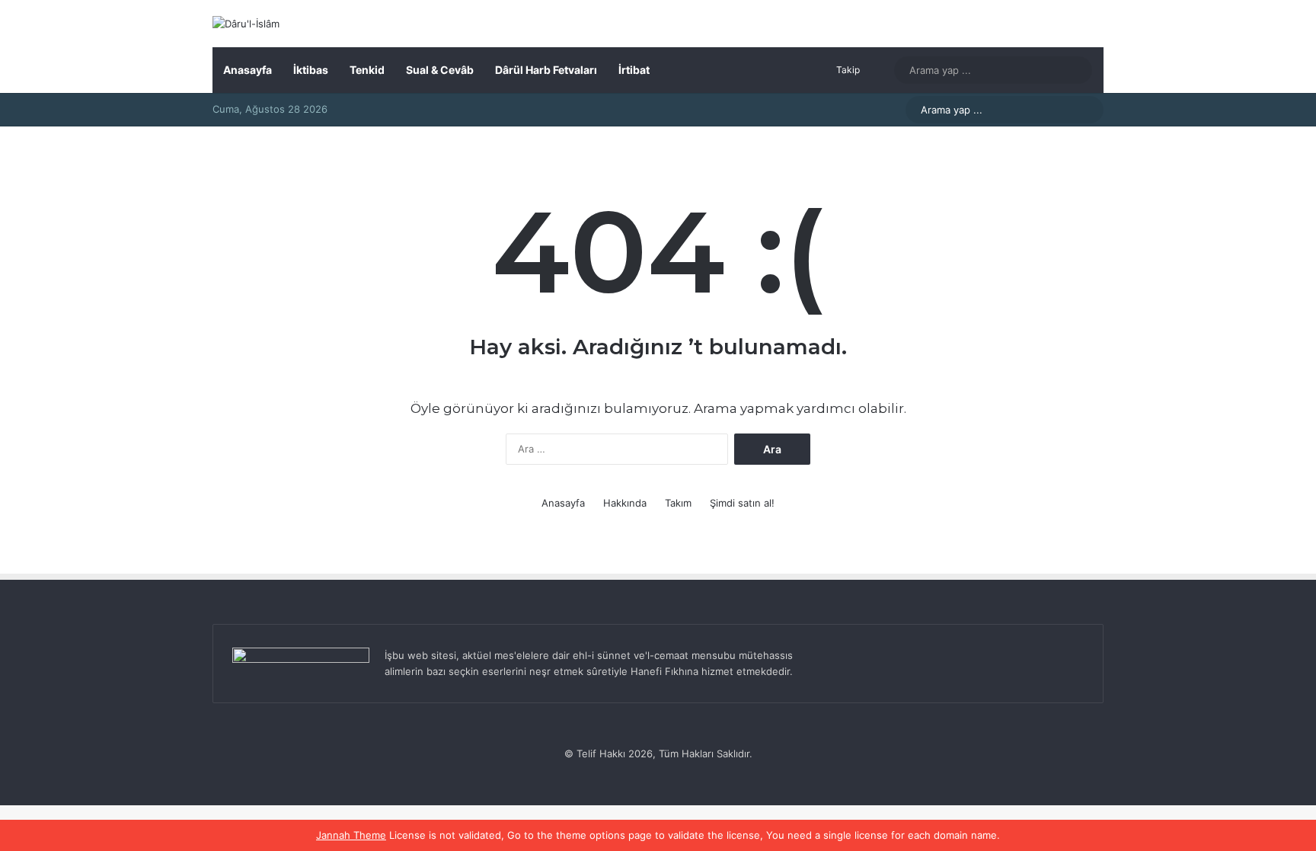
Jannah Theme (351, 835)
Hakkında (625, 503)
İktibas (310, 69)
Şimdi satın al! (742, 503)
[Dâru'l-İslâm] (245, 23)
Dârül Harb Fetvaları (546, 69)
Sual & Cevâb (440, 69)
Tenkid (367, 69)
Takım (678, 503)
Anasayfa (247, 69)
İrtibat (634, 69)
